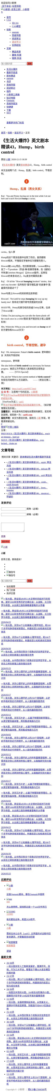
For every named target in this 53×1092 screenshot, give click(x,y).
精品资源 (16, 52)
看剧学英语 (12, 72)
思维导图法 (12, 103)
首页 (9, 17)
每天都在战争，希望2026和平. (21, 919)
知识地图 (11, 98)
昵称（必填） (33, 509)
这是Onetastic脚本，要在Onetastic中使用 (25, 894)
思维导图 (16, 35)
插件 (9, 91)
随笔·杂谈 (16, 58)
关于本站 (6, 6)
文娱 (9, 48)
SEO (9, 113)
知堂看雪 (11, 945)
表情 (3, 536)
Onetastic (11, 100)
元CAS (15, 23)
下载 (9, 110)
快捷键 (10, 107)
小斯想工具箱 (13, 94)
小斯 (8, 159)
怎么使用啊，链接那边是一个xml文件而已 (27, 907)
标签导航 (16, 6)
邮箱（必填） (33, 514)
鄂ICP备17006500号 (37, 1089)
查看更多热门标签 (15, 123)
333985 (10, 914)
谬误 (9, 951)
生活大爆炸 (12, 69)
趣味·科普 (16, 55)
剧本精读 (11, 76)
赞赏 (3, 427)
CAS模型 (16, 26)
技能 (9, 29)
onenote (15, 32)
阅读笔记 (16, 38)
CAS (9, 20)
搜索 (29, 64)
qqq (8, 901)
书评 (9, 81)
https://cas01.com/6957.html (24, 388)
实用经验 (16, 45)
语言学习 (16, 42)
